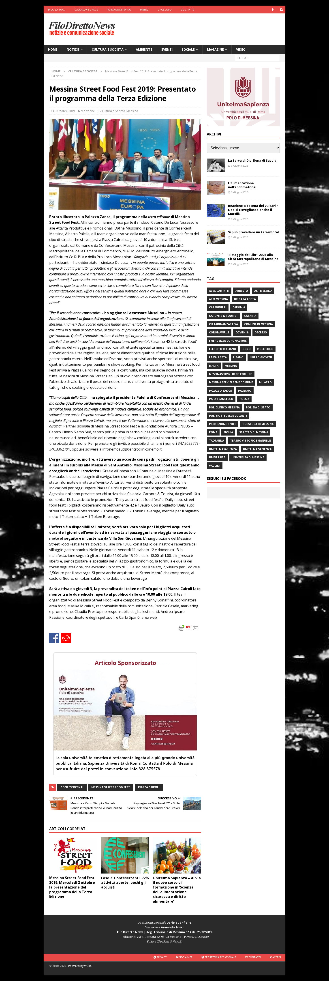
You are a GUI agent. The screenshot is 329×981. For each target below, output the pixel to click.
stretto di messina (253, 432)
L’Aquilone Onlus (86, 9)
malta (213, 366)
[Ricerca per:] (257, 58)
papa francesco (221, 399)
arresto (241, 291)
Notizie (73, 49)
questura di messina (257, 424)
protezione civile (222, 424)
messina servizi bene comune (231, 382)
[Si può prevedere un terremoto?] (216, 237)
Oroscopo (165, 9)
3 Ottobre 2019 (65, 111)
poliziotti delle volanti (228, 416)
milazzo (265, 382)
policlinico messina (224, 407)
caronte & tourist (223, 316)
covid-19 (241, 332)
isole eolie (265, 349)
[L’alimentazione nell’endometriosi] (216, 188)
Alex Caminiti (219, 291)
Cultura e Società (108, 49)
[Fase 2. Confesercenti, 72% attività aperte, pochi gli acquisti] (125, 855)
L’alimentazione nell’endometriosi (242, 185)
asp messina (263, 291)
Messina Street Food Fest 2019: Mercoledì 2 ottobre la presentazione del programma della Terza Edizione (72, 887)
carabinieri (217, 307)
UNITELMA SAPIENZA (257, 449)
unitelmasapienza (223, 449)
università (217, 457)
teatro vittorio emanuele (250, 440)
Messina (132, 111)
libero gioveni (261, 357)
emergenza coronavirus (228, 341)
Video (241, 49)
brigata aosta (245, 299)
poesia (244, 399)
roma (213, 432)
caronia (239, 307)
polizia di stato (258, 407)
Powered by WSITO (80, 966)
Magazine (215, 49)
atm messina (218, 299)
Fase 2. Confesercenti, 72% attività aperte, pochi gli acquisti (125, 883)
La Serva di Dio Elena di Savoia (252, 160)
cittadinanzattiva (223, 324)
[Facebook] (273, 9)
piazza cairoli (149, 787)
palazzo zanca (220, 391)
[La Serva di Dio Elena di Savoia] (216, 165)
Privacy (161, 957)
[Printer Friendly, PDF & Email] (188, 628)
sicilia (228, 432)
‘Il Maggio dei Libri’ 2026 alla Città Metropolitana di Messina (253, 257)
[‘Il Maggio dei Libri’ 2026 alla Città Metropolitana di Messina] (216, 259)
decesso (261, 332)
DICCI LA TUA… (57, 9)
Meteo (144, 9)
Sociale (188, 49)
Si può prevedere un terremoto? (254, 232)
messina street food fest (110, 787)
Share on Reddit (66, 638)
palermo (244, 391)
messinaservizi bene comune (230, 374)
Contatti (254, 957)
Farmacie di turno (119, 9)
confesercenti (72, 787)
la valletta (218, 357)
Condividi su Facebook (54, 638)
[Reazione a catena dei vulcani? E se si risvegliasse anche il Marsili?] (216, 210)
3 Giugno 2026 (239, 192)
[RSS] (281, 9)
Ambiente (144, 49)
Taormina (216, 440)
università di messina (248, 457)
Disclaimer (185, 957)
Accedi (276, 957)
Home (53, 49)
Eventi (167, 49)
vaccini (214, 466)
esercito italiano (222, 349)
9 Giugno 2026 (239, 165)
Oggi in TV (187, 9)
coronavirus (219, 332)
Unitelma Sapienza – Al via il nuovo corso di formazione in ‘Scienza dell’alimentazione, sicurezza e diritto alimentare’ (177, 890)
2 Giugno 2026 (239, 219)
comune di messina (258, 324)
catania (250, 316)
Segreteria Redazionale (220, 957)
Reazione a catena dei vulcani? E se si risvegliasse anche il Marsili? (253, 210)
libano (238, 357)
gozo (246, 349)
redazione (88, 111)
